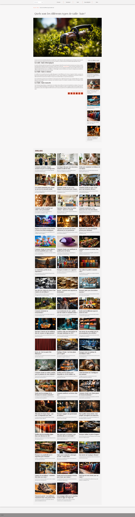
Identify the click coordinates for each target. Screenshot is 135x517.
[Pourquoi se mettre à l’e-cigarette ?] (67, 262)
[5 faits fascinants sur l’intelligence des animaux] (89, 364)
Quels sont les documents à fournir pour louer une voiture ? (67, 476)
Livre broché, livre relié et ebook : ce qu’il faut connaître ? (93, 92)
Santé (78, 2)
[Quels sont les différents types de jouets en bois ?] (89, 303)
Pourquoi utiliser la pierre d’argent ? (89, 434)
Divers (97, 2)
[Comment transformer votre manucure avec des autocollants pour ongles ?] (89, 200)
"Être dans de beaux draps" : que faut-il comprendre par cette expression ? (44, 415)
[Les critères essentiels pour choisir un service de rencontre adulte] (45, 179)
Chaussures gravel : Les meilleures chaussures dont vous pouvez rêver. (45, 496)
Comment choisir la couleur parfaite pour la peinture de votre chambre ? (45, 373)
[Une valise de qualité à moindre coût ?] (89, 262)
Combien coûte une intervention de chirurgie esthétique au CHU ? (67, 332)
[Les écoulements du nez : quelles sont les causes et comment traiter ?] (67, 303)
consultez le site (66, 66)
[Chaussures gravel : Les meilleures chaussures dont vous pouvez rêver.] (45, 488)
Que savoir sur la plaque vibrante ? (89, 455)
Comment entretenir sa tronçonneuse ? (41, 311)
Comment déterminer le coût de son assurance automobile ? (92, 138)
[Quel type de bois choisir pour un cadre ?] (93, 115)
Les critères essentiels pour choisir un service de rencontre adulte (44, 188)
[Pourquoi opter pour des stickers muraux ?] (89, 282)
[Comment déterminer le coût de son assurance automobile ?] (93, 130)
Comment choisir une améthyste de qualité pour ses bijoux (67, 250)
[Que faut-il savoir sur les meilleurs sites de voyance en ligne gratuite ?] (45, 323)
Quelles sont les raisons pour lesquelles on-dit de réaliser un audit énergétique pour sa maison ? (67, 374)
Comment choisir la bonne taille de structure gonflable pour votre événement (45, 250)
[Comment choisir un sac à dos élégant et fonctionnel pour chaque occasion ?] (67, 179)
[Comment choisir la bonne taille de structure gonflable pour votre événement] (45, 241)
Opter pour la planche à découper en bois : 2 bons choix (66, 455)
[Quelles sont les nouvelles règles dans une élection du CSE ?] (45, 426)
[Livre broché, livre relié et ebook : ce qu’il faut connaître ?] (93, 84)
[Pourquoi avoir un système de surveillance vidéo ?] (89, 344)
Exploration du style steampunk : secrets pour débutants (88, 229)
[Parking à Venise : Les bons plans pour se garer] (67, 344)
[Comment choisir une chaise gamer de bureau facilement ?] (89, 385)
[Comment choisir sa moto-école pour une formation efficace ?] (89, 179)
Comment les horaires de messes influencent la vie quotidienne (66, 229)
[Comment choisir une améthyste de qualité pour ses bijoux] (67, 241)
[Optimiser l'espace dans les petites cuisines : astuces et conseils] (67, 200)
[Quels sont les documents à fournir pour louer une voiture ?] (67, 467)
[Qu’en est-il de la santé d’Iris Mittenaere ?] (45, 344)
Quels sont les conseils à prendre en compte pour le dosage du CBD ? (93, 75)
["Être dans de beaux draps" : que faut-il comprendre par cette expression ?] (45, 406)
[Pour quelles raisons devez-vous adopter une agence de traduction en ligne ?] (89, 406)
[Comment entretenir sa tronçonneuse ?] (45, 303)
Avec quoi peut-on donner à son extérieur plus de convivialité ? (66, 435)
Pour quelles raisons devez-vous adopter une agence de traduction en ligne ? (88, 415)
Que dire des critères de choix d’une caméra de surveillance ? (45, 291)
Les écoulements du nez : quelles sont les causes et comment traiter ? (67, 311)
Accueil (34, 7)
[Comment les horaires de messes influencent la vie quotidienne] (67, 220)
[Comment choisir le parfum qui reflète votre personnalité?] (45, 200)
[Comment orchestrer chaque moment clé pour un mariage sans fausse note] (45, 159)
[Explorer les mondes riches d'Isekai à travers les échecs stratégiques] (45, 220)
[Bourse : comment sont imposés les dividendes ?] (67, 282)
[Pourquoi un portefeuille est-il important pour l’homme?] (45, 447)
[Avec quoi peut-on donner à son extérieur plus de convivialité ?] (67, 426)
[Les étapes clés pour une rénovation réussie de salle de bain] (67, 159)
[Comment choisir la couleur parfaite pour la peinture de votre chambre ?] (45, 364)
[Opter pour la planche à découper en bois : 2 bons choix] (67, 447)
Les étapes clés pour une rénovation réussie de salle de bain (67, 167)
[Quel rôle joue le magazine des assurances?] (93, 100)
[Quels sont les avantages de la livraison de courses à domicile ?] (45, 385)
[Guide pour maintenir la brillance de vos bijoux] (89, 159)
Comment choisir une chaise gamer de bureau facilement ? (89, 394)
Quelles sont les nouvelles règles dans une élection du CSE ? (44, 435)
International (68, 2)
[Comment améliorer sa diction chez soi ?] (67, 385)
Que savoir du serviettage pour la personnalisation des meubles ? (88, 332)
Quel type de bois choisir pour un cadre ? (93, 123)
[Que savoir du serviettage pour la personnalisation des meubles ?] (89, 323)
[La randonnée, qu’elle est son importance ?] (45, 262)
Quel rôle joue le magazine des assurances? (93, 107)
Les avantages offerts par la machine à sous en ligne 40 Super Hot (67, 496)
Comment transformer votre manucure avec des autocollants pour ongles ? (88, 209)
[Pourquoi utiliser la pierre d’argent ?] (89, 426)
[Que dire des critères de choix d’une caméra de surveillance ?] (45, 282)
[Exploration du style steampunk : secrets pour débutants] (89, 220)
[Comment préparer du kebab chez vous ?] (89, 241)
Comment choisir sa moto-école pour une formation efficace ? (88, 188)
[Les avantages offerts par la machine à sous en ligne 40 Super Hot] (67, 488)
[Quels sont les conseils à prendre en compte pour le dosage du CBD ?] (93, 67)
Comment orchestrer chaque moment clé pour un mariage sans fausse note (45, 168)
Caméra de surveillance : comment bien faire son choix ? (45, 476)
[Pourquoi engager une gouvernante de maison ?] (67, 406)
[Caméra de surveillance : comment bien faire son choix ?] (45, 467)
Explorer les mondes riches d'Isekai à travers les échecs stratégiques (45, 229)
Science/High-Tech (87, 2)
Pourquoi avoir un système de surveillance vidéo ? (87, 352)
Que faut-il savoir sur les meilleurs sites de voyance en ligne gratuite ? (45, 332)
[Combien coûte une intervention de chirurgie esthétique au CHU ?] (67, 323)
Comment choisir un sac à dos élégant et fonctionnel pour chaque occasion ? (67, 189)
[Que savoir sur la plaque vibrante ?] (89, 447)
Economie (58, 2)
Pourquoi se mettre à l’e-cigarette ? (67, 270)
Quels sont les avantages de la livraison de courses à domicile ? (44, 394)
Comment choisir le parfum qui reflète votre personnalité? (44, 208)
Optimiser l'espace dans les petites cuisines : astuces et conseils (66, 208)
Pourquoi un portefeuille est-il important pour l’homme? (43, 455)
